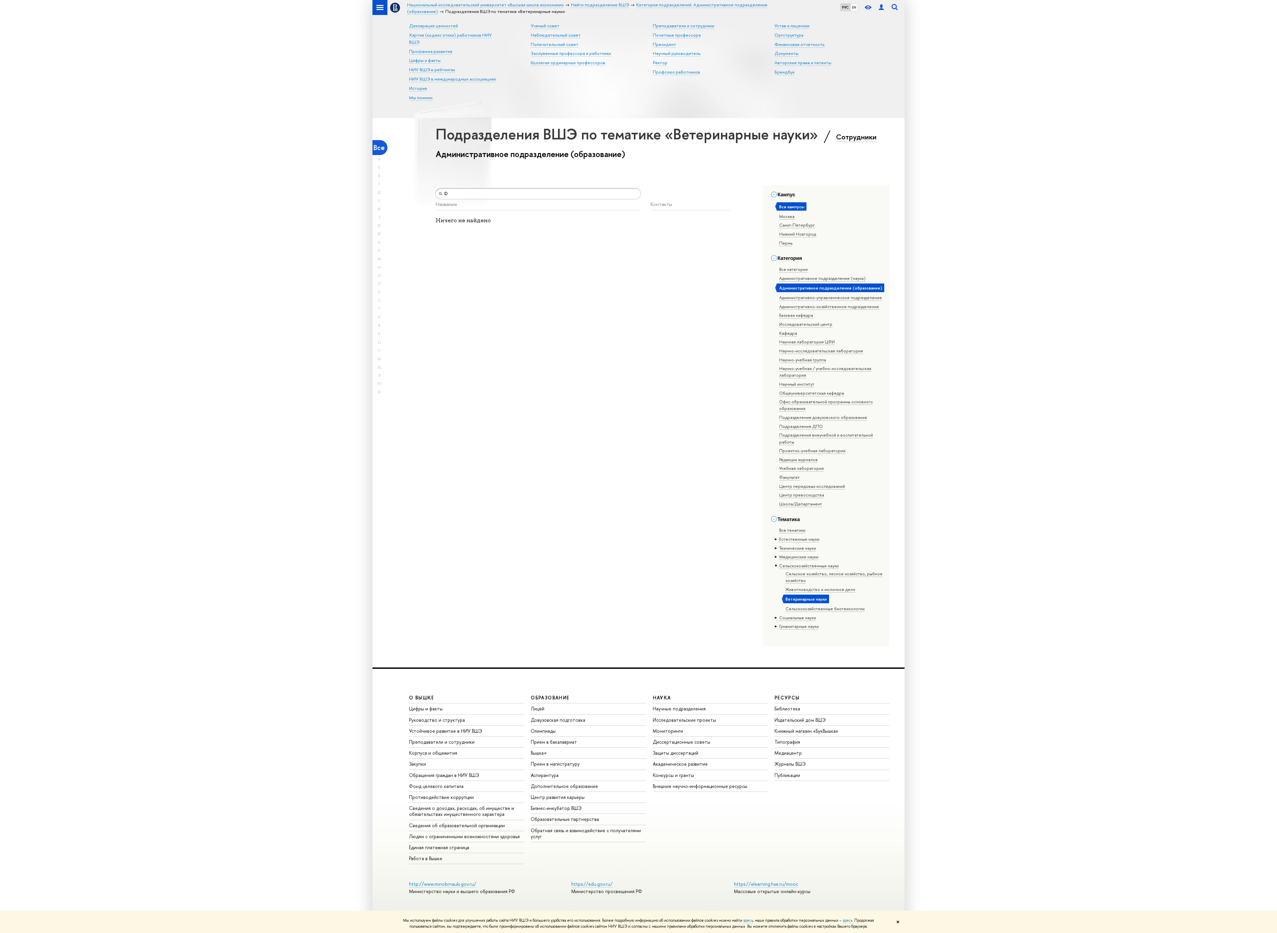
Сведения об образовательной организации (457, 825)
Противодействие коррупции (441, 797)
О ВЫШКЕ (421, 697)
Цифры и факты (425, 60)
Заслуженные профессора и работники (571, 53)
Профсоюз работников (676, 72)
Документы (786, 53)
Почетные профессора (677, 35)
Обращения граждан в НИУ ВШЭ (444, 775)
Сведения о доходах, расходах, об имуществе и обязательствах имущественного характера (461, 811)
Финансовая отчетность (800, 44)
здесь (748, 920)
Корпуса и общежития (433, 753)
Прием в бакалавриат (554, 742)
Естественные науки (799, 539)
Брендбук (784, 72)
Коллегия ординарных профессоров (568, 63)
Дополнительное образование (564, 786)
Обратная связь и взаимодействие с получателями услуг (586, 833)
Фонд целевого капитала (436, 786)
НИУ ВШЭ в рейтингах (432, 70)
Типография (787, 742)
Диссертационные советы (681, 742)
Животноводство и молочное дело (820, 589)
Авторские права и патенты (803, 63)
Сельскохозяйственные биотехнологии (825, 609)
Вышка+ (539, 753)
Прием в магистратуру (555, 764)
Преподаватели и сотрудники (683, 26)
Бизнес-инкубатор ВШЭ (556, 808)
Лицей (537, 708)
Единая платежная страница (439, 847)
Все (379, 147)
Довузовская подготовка (558, 720)
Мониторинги (668, 731)
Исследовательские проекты (684, 720)
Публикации (787, 775)
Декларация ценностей (433, 26)
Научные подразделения (679, 708)
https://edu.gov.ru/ (592, 884)
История (418, 88)
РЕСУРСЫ (787, 697)
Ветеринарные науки (806, 599)
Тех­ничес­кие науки (797, 548)
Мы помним (421, 97)
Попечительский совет (554, 44)
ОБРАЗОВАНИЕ (550, 697)
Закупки (417, 764)
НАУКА (662, 697)
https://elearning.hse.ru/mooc (766, 884)
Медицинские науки (798, 557)
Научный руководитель (677, 53)
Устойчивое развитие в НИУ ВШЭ (445, 731)
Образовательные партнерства (565, 819)
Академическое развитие (680, 764)
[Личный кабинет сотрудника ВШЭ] (881, 7)
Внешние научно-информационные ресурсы (700, 786)
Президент (664, 44)
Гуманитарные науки (799, 626)
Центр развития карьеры (558, 797)
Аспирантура (545, 775)
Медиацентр (788, 753)
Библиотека (787, 708)
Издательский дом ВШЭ (800, 720)
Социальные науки (797, 618)
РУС (845, 7)
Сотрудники (856, 137)
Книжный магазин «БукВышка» (806, 731)
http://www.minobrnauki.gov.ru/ (442, 884)
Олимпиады (543, 731)
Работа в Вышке (425, 858)
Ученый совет (545, 26)
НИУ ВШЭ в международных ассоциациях (452, 79)
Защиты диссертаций (675, 753)
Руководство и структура (437, 720)
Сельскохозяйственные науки (809, 566)
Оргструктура (789, 35)
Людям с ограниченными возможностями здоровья (464, 836)
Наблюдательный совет (556, 35)
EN (854, 7)
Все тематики (792, 530)
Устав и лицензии (792, 26)
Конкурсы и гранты (673, 775)
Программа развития (430, 51)
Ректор (660, 63)
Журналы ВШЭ (790, 764)
